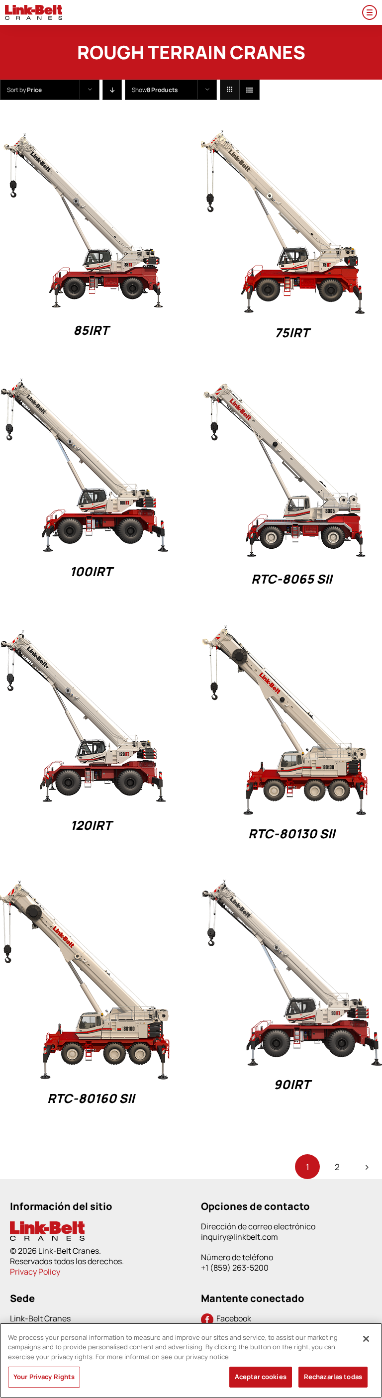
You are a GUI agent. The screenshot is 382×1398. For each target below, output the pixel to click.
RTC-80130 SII (291, 833)
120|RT (90, 825)
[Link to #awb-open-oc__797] (369, 12)
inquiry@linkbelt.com (239, 1236)
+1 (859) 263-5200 (235, 1267)
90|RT (292, 1084)
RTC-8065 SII (291, 579)
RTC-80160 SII (90, 1098)
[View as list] (249, 90)
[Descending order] (112, 90)
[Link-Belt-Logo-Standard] (33, 9)
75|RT (292, 332)
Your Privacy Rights (44, 1376)
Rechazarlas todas (333, 1376)
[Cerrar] (366, 1339)
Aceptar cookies (260, 1376)
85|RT (90, 330)
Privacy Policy (35, 1271)
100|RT (91, 571)
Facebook (232, 1318)
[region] (191, 1360)
